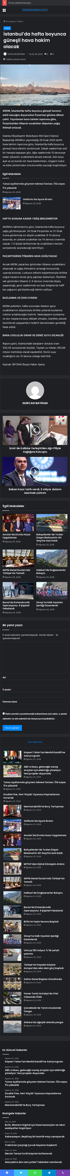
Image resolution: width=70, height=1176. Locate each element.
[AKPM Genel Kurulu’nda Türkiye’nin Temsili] (18, 558)
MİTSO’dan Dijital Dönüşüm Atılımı (44, 864)
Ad (5, 677)
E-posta (7, 689)
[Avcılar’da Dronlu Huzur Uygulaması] (18, 522)
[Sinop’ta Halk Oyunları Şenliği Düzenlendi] (51, 590)
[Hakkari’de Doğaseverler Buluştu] (51, 558)
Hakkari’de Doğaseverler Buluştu (51, 571)
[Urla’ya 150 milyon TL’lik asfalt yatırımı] (12, 955)
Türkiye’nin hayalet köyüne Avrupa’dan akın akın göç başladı (44, 966)
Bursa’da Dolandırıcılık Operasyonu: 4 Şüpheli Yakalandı (16, 605)
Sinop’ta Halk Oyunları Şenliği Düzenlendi (49, 604)
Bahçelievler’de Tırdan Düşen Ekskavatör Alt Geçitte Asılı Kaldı (49, 537)
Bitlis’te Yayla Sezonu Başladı (41, 921)
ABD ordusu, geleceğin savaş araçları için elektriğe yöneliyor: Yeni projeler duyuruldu (42, 770)
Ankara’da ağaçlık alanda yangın (43, 1022)
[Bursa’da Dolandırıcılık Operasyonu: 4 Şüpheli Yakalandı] (18, 590)
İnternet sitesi (10, 701)
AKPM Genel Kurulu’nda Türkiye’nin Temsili (16, 571)
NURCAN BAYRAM (16, 54)
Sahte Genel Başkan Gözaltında (43, 979)
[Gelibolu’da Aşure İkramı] (12, 203)
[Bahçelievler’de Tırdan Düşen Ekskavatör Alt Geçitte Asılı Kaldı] (51, 522)
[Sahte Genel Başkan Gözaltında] (12, 984)
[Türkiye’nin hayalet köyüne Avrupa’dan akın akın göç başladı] (12, 969)
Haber (20, 21)
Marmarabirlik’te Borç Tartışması (44, 806)
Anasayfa (10, 21)
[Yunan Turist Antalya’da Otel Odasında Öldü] (12, 998)
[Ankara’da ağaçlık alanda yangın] (12, 1027)
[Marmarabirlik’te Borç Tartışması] (12, 811)
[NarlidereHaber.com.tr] (35, 10)
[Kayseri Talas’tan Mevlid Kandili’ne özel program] (12, 757)
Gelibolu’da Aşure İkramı (37, 199)
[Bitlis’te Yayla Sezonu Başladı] (12, 926)
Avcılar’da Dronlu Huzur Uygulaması (17, 536)
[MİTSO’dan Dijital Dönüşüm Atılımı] (12, 868)
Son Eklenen (35, 741)
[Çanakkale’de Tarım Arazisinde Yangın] (12, 1012)
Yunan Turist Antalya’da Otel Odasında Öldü (41, 995)
